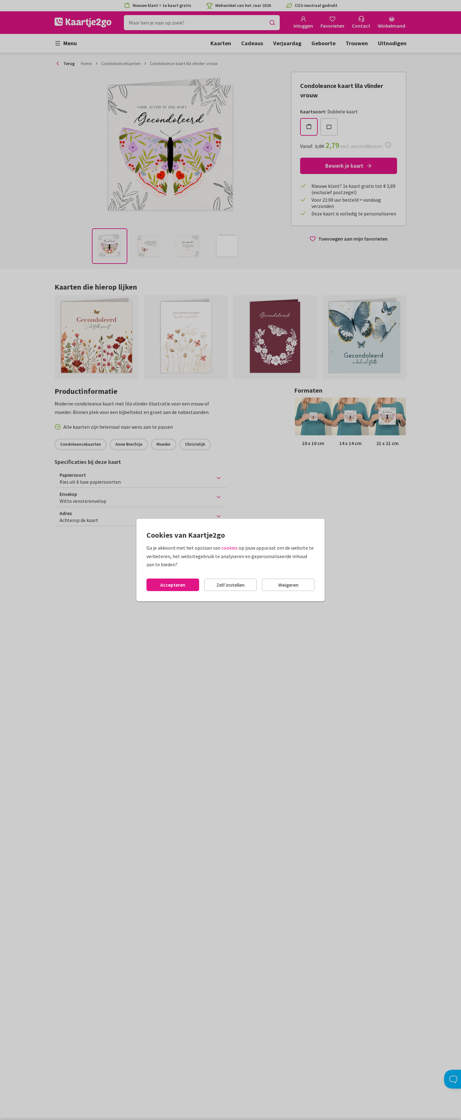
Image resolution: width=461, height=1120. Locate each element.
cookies (229, 548)
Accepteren (172, 585)
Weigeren (288, 585)
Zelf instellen (230, 585)
